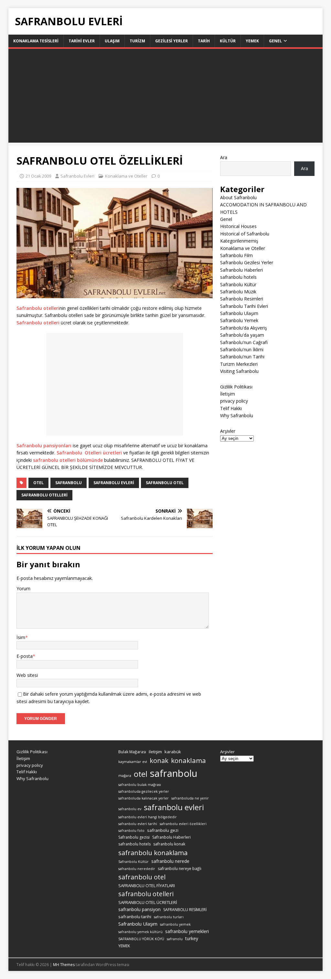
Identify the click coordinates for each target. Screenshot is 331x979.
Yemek (252, 41)
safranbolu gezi (162, 830)
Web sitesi (27, 675)
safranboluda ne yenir (190, 798)
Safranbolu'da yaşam (242, 335)
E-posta (24, 656)
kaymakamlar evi (132, 761)
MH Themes (64, 964)
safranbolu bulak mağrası (139, 784)
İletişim (227, 394)
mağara (124, 775)
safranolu (175, 939)
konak (159, 760)
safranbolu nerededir (136, 868)
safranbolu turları (169, 917)
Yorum (23, 588)
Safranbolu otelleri (37, 308)
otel (38, 482)
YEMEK (124, 946)
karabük (173, 752)
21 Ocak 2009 (38, 176)
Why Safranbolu (236, 415)
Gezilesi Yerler (171, 41)
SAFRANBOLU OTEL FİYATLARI (146, 885)
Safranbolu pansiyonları (43, 445)
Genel (275, 41)
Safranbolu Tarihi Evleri (244, 306)
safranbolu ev (129, 809)
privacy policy (234, 401)
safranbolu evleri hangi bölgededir (147, 817)
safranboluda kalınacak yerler (143, 798)
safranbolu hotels (238, 277)
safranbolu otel (165, 482)
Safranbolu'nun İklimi (241, 349)
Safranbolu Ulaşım (239, 313)
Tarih (204, 41)
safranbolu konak (169, 844)
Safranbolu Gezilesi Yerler (246, 262)
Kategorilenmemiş (239, 241)
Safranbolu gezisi (134, 837)
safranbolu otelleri (44, 495)
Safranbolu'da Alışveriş (243, 328)
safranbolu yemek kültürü (140, 932)
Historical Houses (238, 226)
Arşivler (227, 431)
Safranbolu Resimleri (241, 299)
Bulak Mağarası (132, 752)
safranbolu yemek (175, 924)
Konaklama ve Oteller (126, 176)
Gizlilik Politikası (236, 387)
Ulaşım (112, 41)
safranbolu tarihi (134, 916)
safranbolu (68, 482)
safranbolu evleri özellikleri (183, 823)
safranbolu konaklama (152, 852)
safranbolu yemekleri (187, 931)
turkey (191, 938)
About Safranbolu (238, 197)
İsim (20, 637)
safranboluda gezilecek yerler (143, 791)
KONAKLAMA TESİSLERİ (36, 41)
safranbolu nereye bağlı (179, 868)
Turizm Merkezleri (239, 364)
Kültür (228, 41)
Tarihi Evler (82, 41)
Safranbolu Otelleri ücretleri (89, 453)
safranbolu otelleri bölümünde (67, 460)
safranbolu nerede (170, 861)
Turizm (137, 41)
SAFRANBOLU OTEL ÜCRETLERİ (147, 902)
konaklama (188, 760)
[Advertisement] (165, 97)
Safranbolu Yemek (239, 320)
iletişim (155, 752)
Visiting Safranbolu (239, 371)
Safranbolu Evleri (77, 176)
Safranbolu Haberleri (241, 270)
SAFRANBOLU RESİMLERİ (185, 909)
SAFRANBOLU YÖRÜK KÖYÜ (141, 939)
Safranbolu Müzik (238, 291)
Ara (223, 157)
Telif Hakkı (231, 408)
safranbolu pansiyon (139, 909)
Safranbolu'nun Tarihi (242, 357)
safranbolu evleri (113, 482)
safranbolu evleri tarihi (137, 823)
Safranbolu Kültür (238, 284)
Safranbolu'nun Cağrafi (244, 342)
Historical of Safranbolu (244, 234)
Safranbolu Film (236, 255)
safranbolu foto (131, 830)
